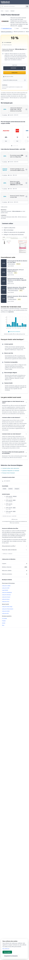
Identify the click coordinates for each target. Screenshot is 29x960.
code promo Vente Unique (7, 606)
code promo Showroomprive (7, 609)
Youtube (4, 488)
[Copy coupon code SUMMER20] (26, 109)
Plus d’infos (5, 948)
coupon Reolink (5, 590)
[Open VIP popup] (25, 80)
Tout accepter (7, 952)
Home (2, 11)
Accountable (4, 618)
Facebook (10, 488)
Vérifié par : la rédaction (7, 553)
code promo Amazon (6, 597)
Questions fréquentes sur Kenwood (10, 470)
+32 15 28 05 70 (7, 481)
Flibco (3, 625)
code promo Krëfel (5, 588)
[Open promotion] (26, 156)
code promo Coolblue (6, 585)
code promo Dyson (5, 599)
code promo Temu (5, 601)
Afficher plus (15, 519)
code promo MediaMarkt (7, 592)
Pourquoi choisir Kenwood (8, 473)
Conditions (5, 115)
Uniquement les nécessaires (11, 956)
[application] (14, 324)
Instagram (17, 488)
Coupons (7, 11)
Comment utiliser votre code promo (10, 468)
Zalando (3, 623)
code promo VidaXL (6, 611)
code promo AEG (5, 613)
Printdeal (4, 620)
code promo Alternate (6, 594)
